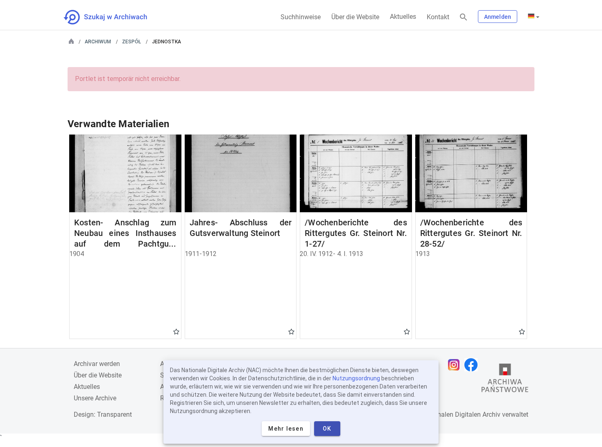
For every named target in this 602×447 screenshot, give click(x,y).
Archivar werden (97, 364)
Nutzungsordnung (356, 378)
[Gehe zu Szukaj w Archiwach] (113, 17)
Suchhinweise (301, 17)
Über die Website (355, 17)
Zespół (131, 42)
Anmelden (497, 16)
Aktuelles (403, 16)
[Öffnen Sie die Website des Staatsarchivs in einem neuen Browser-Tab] (505, 380)
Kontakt (438, 17)
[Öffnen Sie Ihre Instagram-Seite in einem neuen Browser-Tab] (455, 364)
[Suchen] (464, 17)
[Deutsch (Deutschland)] (533, 17)
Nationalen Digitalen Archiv (461, 414)
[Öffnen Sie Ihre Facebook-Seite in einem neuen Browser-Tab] (473, 364)
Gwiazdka (176, 331)
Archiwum (98, 42)
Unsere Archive (95, 398)
